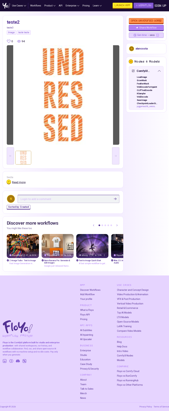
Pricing (83, 319)
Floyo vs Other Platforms (130, 385)
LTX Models (123, 317)
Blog (119, 342)
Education (85, 359)
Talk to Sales (86, 388)
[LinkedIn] (5, 361)
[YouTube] (11, 361)
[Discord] (18, 361)
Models (121, 360)
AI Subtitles (86, 330)
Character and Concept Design (133, 290)
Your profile (86, 299)
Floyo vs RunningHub (127, 380)
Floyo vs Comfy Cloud (128, 371)
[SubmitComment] (115, 199)
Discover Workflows (90, 290)
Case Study (86, 364)
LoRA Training (124, 326)
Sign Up (160, 5)
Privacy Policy (145, 407)
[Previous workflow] (93, 225)
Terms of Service (161, 407)
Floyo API (85, 314)
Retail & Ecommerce (127, 308)
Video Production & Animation (132, 294)
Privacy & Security (89, 368)
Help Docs (122, 346)
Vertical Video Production (130, 303)
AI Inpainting (86, 335)
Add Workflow (87, 294)
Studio (83, 355)
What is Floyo (87, 310)
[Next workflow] (117, 225)
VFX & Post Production (128, 299)
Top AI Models (124, 312)
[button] (99, 225)
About (83, 379)
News (83, 398)
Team (83, 384)
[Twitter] (24, 361)
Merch (83, 393)
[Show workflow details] (104, 255)
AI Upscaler (86, 339)
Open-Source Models (128, 321)
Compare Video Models (129, 331)
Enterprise (85, 350)
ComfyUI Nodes (125, 355)
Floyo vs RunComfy (127, 375)
